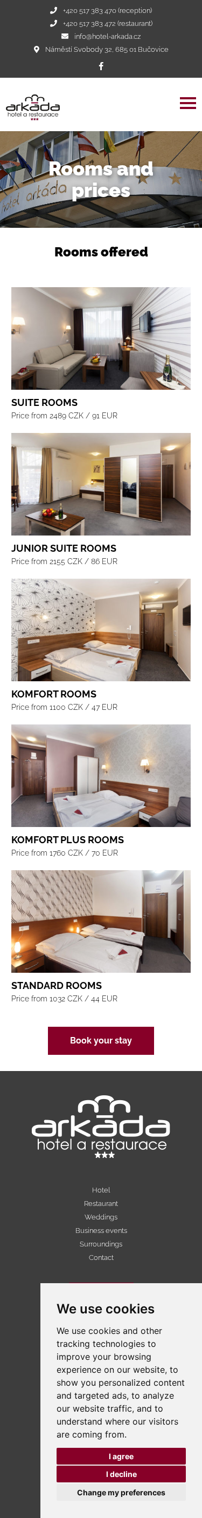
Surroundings (101, 1244)
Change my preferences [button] (121, 1492)
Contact (101, 1257)
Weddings (101, 1217)
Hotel (101, 1190)
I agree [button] (121, 1456)
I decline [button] (121, 1474)
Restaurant (101, 1204)
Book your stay (101, 1040)
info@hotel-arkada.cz (107, 36)
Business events (101, 1230)
